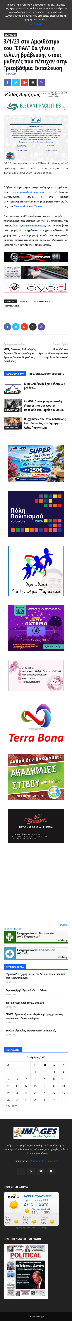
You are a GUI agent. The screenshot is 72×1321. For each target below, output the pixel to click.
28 (26, 1100)
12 (8, 1086)
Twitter (38, 206)
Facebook (20, 206)
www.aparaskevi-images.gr (28, 192)
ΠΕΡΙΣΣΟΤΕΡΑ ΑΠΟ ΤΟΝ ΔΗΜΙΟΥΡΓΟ (46, 373)
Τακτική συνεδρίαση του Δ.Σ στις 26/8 (25, 1002)
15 (35, 1086)
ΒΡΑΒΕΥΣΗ (25, 301)
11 (63, 1079)
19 (8, 1093)
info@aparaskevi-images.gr (43, 1161)
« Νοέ (7, 1105)
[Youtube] (51, 1171)
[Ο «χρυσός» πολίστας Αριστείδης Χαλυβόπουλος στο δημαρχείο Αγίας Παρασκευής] (13, 423)
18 (63, 1086)
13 (17, 1086)
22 (35, 1093)
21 (26, 1093)
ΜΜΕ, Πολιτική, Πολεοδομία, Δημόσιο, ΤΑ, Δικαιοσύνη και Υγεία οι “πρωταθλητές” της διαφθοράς (20, 355)
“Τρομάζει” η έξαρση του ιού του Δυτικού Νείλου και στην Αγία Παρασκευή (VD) (35, 976)
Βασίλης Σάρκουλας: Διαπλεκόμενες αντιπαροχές (31, 1030)
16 (45, 1086)
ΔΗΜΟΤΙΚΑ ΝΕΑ (10, 35)
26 (8, 1100)
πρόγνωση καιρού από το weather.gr (31, 1228)
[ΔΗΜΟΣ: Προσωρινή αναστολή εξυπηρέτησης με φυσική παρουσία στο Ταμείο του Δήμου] (13, 405)
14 (26, 1086)
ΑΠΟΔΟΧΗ (36, 24)
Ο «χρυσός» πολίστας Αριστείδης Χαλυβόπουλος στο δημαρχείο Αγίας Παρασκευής (45, 423)
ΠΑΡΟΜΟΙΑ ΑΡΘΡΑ (15, 373)
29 (35, 1100)
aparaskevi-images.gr (32, 225)
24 (54, 1093)
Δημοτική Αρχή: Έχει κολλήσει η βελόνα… (27, 990)
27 (17, 1100)
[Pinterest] (31, 1171)
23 (45, 1093)
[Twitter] (41, 1171)
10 (54, 1079)
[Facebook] (21, 1171)
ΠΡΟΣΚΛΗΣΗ (12, 306)
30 (45, 1100)
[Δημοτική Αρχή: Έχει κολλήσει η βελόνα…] (13, 387)
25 (63, 1093)
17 (54, 1086)
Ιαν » (15, 1105)
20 (17, 1093)
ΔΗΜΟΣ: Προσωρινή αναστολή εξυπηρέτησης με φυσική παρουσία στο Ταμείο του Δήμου (44, 405)
